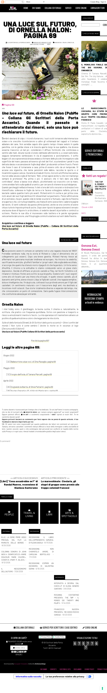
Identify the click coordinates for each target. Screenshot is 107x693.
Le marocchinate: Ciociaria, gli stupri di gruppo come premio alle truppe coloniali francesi (60, 484)
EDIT (48, 44)
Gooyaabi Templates (21, 664)
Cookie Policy (59, 637)
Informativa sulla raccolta (28, 676)
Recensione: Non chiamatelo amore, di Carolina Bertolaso (41, 551)
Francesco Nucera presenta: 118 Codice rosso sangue (66, 612)
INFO (83, 213)
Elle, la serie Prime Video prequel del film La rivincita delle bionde (13, 540)
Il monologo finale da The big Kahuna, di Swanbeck (94, 67)
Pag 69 (65, 42)
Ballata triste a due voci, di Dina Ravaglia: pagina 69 (33, 361)
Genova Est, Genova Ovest (90, 247)
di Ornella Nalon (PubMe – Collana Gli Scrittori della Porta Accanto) (40, 227)
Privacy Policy (46, 637)
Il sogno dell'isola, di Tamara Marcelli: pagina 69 (31, 374)
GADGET (54, 414)
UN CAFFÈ (25, 414)
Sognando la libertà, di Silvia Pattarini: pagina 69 (32, 387)
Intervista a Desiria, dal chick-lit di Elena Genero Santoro (66, 586)
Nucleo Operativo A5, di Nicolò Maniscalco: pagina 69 (34, 390)
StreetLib (70, 42)
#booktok (58, 42)
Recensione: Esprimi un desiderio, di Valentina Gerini (41, 566)
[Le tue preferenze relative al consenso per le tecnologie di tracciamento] (102, 688)
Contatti (53, 669)
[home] (14, 8)
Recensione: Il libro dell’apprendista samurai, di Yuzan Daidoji (41, 540)
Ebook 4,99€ (87, 207)
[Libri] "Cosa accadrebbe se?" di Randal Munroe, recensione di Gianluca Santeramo (19, 484)
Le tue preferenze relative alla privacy (65, 676)
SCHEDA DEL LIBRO (69, 240)
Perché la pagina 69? (40, 340)
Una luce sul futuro (37, 44)
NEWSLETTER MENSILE (31, 412)
